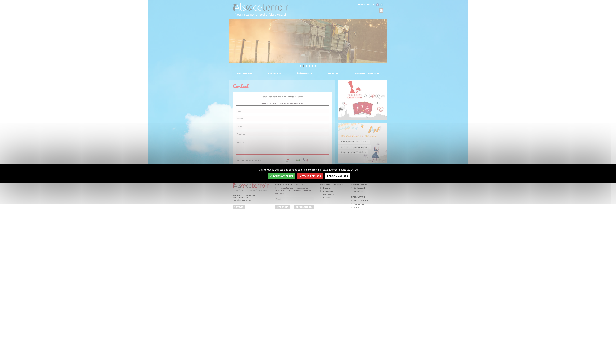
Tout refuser (311, 176)
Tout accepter (283, 176)
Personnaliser (337, 176)
